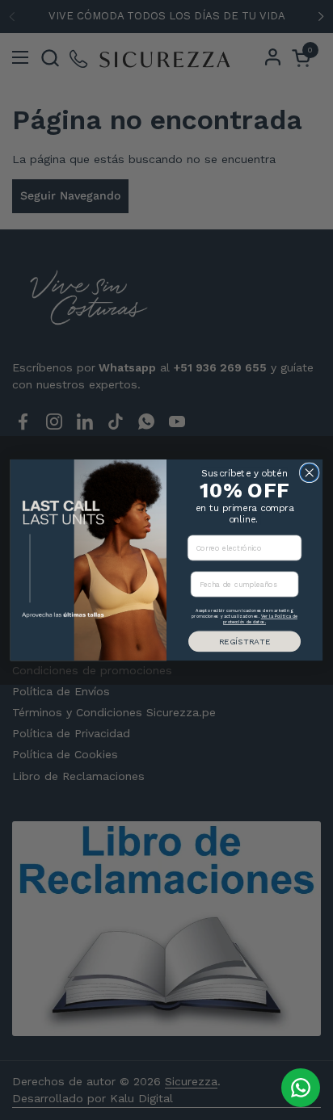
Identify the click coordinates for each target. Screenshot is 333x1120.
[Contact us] (300, 1087)
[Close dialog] (309, 473)
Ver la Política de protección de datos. (260, 620)
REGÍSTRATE (244, 641)
